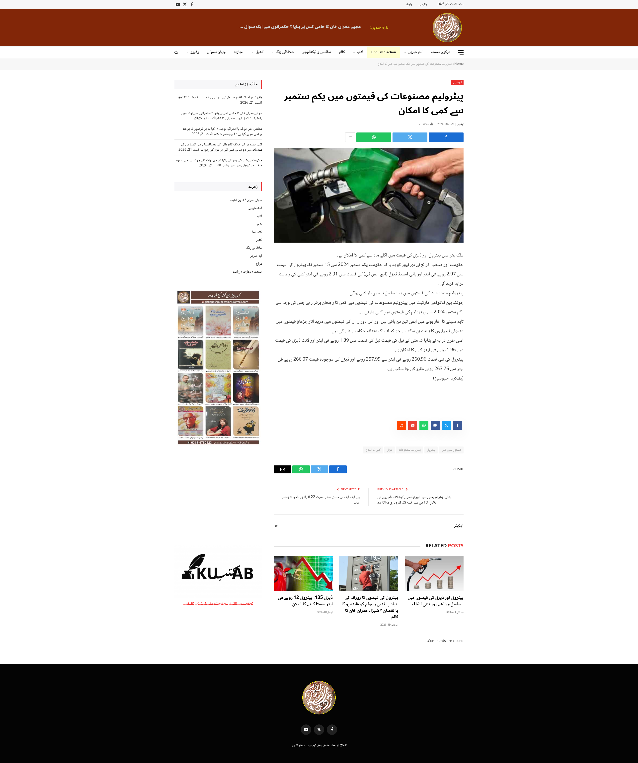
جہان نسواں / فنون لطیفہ (246, 200)
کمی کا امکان (373, 450)
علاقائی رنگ (285, 52)
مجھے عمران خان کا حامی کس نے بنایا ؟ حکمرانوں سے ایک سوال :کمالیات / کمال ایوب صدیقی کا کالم (298, 26)
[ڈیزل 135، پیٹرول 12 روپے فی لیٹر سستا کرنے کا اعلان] (303, 573)
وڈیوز (195, 52)
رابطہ (408, 4)
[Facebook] (481, 267)
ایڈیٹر (461, 124)
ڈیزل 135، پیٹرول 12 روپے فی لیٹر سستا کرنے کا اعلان (305, 601)
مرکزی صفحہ (440, 52)
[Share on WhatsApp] (373, 137)
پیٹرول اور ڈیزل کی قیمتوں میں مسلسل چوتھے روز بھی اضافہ (436, 601)
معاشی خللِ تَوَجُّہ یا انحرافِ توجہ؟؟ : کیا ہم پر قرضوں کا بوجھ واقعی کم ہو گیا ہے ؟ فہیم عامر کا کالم (222, 131)
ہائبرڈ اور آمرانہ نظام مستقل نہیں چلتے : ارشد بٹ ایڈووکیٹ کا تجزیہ (219, 98)
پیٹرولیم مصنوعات (410, 450)
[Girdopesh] (447, 27)
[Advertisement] (218, 496)
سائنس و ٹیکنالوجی (316, 52)
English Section (383, 52)
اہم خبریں (415, 52)
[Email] (481, 306)
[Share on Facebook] (446, 137)
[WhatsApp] (481, 293)
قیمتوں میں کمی (451, 450)
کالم (342, 52)
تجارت (238, 52)
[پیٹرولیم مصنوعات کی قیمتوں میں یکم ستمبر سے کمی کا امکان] (369, 195)
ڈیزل (389, 450)
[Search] (176, 52)
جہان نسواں (216, 52)
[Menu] (461, 52)
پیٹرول (431, 450)
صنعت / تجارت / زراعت (247, 272)
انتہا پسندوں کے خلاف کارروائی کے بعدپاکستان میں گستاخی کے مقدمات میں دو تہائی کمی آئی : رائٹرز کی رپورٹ (221, 147)
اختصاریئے (255, 208)
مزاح (259, 264)
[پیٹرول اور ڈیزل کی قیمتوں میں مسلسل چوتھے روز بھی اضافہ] (434, 573)
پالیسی (422, 4)
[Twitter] (481, 280)
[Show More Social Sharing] (350, 137)
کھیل (259, 52)
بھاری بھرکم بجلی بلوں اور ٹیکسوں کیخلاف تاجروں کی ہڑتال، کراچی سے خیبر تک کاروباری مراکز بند (414, 500)
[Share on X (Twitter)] (410, 137)
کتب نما (257, 232)
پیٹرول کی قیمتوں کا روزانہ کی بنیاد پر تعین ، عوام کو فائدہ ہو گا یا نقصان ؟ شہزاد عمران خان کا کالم (369, 608)
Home (459, 64)
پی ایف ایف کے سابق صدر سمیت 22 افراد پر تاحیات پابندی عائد (320, 500)
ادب (360, 52)
